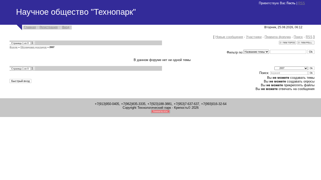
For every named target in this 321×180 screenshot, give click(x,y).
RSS (301, 3)
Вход (65, 27)
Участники (254, 37)
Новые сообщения (229, 37)
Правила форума (278, 37)
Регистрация (49, 27)
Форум (14, 47)
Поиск (298, 37)
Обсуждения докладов (33, 47)
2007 (51, 47)
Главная (30, 27)
